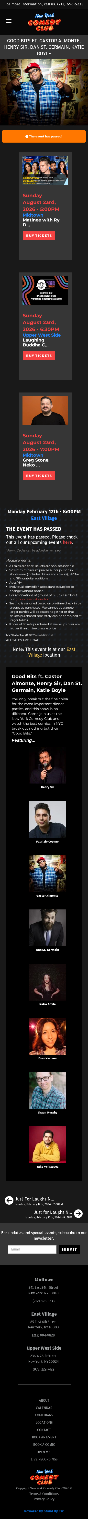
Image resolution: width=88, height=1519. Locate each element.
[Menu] (9, 21)
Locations (44, 1423)
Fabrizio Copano (47, 842)
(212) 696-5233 (70, 4)
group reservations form (34, 599)
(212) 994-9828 (43, 1335)
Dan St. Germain (47, 950)
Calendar (44, 1408)
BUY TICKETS (39, 235)
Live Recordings (44, 1459)
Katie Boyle (47, 1004)
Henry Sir (47, 787)
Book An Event (44, 1437)
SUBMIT (69, 1249)
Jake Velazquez (47, 1167)
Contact (44, 1430)
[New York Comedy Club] (44, 22)
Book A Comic (44, 1445)
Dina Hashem (47, 1058)
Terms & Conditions (44, 1494)
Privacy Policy (44, 1499)
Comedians (44, 1415)
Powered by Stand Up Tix (44, 1511)
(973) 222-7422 (43, 1369)
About (44, 1400)
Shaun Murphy (47, 1113)
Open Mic (44, 1452)
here (67, 542)
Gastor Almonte (47, 896)
